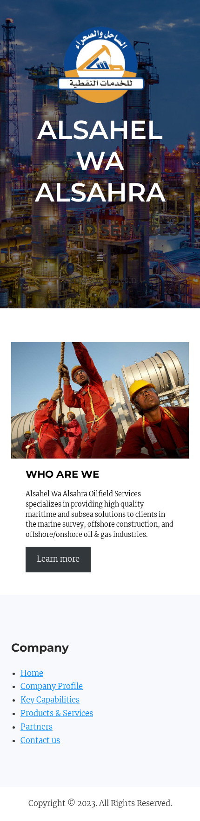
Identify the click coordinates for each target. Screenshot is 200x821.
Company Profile (51, 686)
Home (31, 673)
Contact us (40, 740)
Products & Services (56, 713)
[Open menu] (100, 258)
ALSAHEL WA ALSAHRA (100, 161)
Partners (36, 727)
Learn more (58, 559)
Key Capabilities (50, 700)
